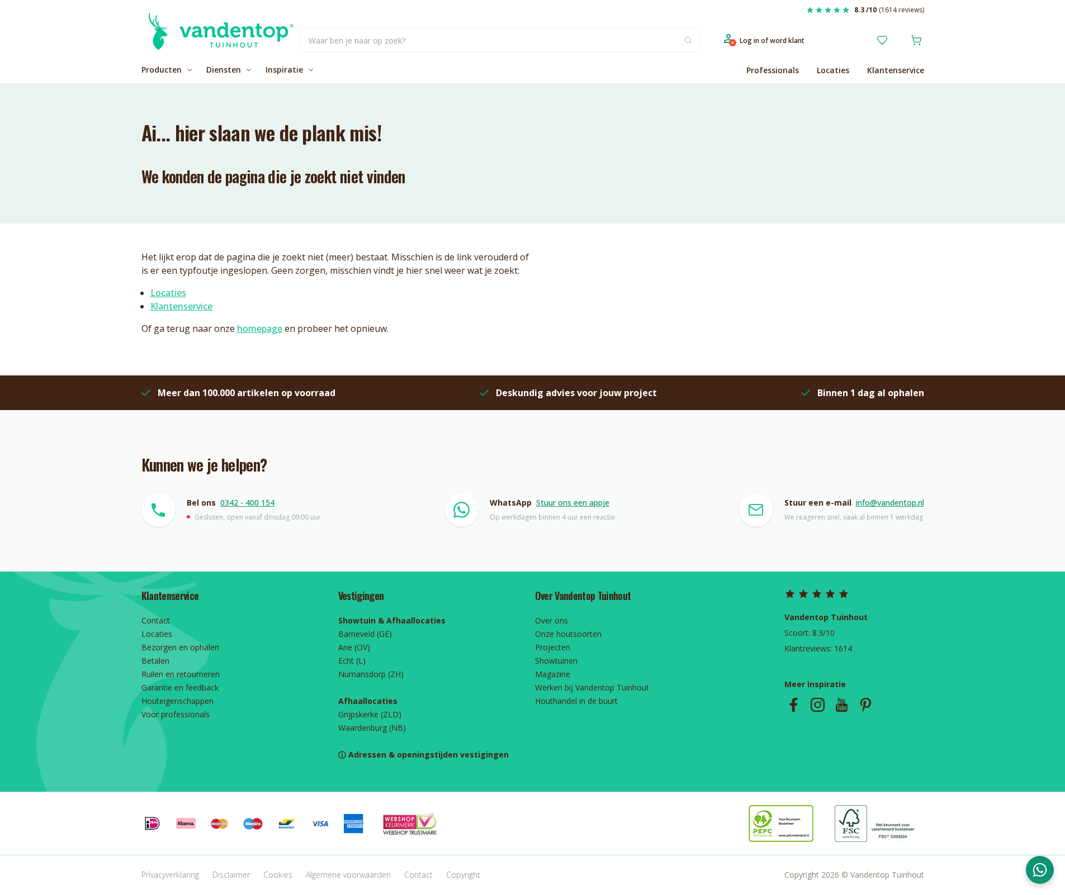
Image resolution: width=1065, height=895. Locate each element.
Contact (418, 874)
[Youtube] (841, 705)
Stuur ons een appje (572, 502)
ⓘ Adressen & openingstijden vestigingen (423, 754)
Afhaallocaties (367, 701)
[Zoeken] (688, 40)
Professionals (772, 70)
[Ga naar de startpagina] (217, 40)
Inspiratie (284, 69)
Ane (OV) (354, 647)
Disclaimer (231, 874)
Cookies (277, 874)
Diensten (223, 69)
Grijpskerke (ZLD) (369, 714)
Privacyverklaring (170, 874)
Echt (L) (352, 660)
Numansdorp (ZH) (371, 674)
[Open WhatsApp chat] (1040, 870)
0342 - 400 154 (247, 502)
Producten (161, 69)
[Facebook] (793, 705)
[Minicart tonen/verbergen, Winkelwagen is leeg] (916, 40)
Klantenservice (895, 70)
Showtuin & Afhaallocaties (392, 620)
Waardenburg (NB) (372, 727)
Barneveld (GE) (365, 634)
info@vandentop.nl (890, 502)
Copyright (463, 874)
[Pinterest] (865, 705)
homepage (259, 328)
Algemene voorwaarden (348, 874)
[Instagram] (817, 705)
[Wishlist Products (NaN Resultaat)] (882, 40)
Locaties (833, 70)
